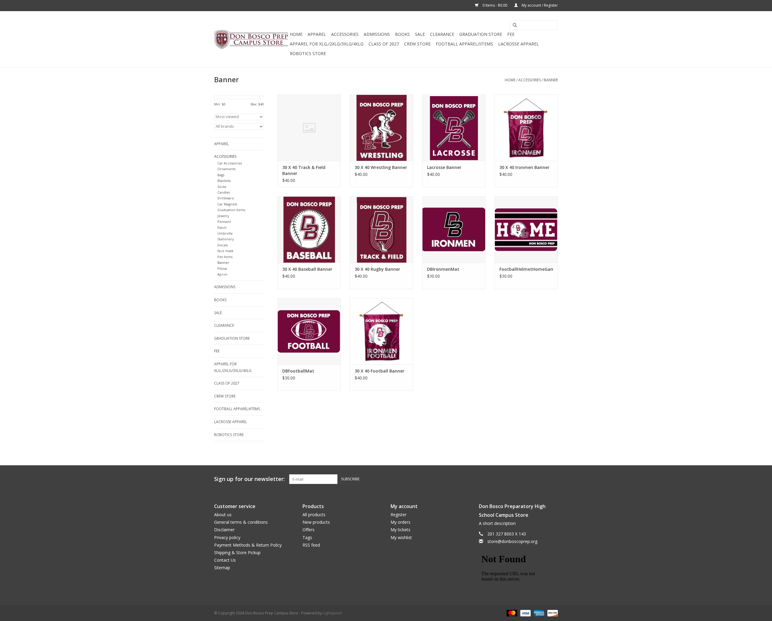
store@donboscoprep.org (512, 541)
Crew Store (417, 44)
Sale (420, 34)
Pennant (224, 221)
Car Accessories (229, 163)
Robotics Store (308, 53)
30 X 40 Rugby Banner (377, 269)
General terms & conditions (241, 522)
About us (223, 514)
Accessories (345, 34)
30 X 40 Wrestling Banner (381, 167)
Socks (221, 186)
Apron (222, 274)
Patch (221, 227)
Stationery (225, 239)
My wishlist (401, 537)
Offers (308, 529)
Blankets (224, 180)
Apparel (317, 34)
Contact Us (225, 560)
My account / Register (539, 5)
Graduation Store (480, 34)
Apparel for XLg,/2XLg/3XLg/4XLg (326, 44)
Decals (222, 245)
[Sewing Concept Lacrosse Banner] (454, 128)
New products (316, 522)
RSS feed (311, 545)
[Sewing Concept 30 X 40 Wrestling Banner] (381, 128)
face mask (225, 250)
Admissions (377, 34)
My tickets (400, 529)
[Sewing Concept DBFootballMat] (309, 331)
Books (402, 34)
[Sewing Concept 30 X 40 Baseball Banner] (309, 229)
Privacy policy (227, 537)
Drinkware (225, 198)
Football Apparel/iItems (464, 44)
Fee (510, 34)
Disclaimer (224, 529)
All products (313, 514)
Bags (220, 175)
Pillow (222, 268)
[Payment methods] (511, 613)
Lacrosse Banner (444, 167)
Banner (551, 80)
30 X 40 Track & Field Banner (303, 170)
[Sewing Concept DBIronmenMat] (454, 229)
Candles (223, 192)
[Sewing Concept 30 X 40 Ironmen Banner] (526, 128)
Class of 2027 (384, 44)
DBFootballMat (298, 371)
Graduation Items (231, 210)
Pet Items (225, 256)
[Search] (513, 25)
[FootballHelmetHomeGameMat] (526, 229)
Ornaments (226, 169)
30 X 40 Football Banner (379, 371)
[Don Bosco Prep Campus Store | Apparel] (251, 39)
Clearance (442, 34)
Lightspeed (332, 613)
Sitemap (222, 567)
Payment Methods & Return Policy (248, 545)
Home (296, 34)
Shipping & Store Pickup (237, 552)
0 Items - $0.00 (495, 5)
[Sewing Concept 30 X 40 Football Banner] (381, 331)
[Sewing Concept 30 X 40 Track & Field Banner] (309, 128)
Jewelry (223, 216)
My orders (400, 522)
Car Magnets (227, 204)
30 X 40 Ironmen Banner (524, 167)
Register (399, 514)
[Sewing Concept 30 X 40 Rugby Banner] (381, 229)
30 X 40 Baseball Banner (307, 269)
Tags (307, 537)
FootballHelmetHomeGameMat (526, 269)
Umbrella (225, 233)
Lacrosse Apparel (518, 44)
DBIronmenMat (443, 269)
